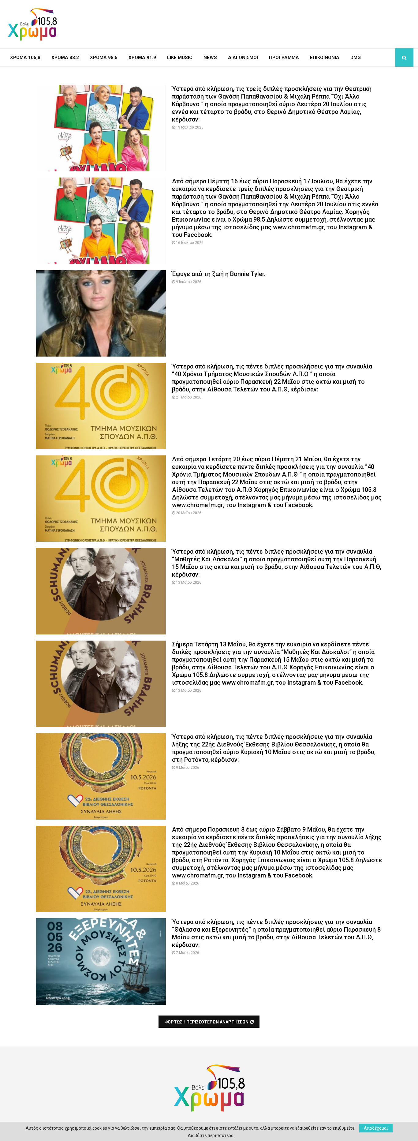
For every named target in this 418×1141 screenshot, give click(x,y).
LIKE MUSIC (179, 57)
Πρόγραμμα (284, 57)
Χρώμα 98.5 (104, 57)
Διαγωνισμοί (243, 57)
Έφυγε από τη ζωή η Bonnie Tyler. (219, 274)
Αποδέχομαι (376, 1128)
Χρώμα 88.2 (65, 57)
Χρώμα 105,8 (25, 57)
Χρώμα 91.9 (142, 57)
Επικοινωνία (324, 57)
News (210, 57)
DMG (355, 57)
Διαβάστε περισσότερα (210, 1135)
